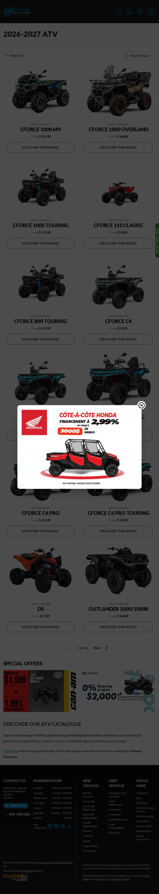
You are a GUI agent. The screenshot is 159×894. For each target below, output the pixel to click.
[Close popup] (141, 405)
